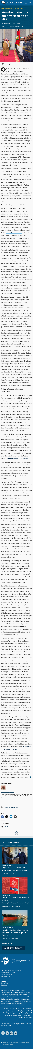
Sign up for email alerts (14, 948)
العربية (21, 26)
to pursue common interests (17, 458)
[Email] (15, 816)
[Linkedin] (11, 816)
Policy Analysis (6, 8)
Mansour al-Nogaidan (11, 23)
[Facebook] (2, 816)
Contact (3, 981)
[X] (6, 816)
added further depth (14, 233)
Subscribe (4, 985)
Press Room (4, 983)
